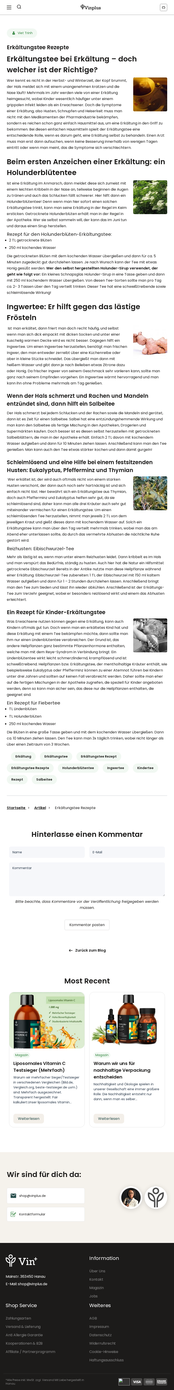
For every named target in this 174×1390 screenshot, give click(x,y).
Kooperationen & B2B (24, 1343)
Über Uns (97, 1271)
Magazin (96, 1287)
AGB (93, 1318)
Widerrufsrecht (102, 1343)
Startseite (16, 807)
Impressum (99, 1326)
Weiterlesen (28, 1118)
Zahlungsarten (18, 1318)
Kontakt (96, 1279)
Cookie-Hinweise (103, 1351)
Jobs (93, 1296)
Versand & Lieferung (23, 1326)
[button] (163, 7)
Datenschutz (100, 1335)
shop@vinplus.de (32, 1284)
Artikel (40, 807)
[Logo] (90, 7)
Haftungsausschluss (106, 1360)
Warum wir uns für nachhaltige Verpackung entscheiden (122, 1070)
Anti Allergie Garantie (24, 1335)
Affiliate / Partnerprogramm (30, 1351)
